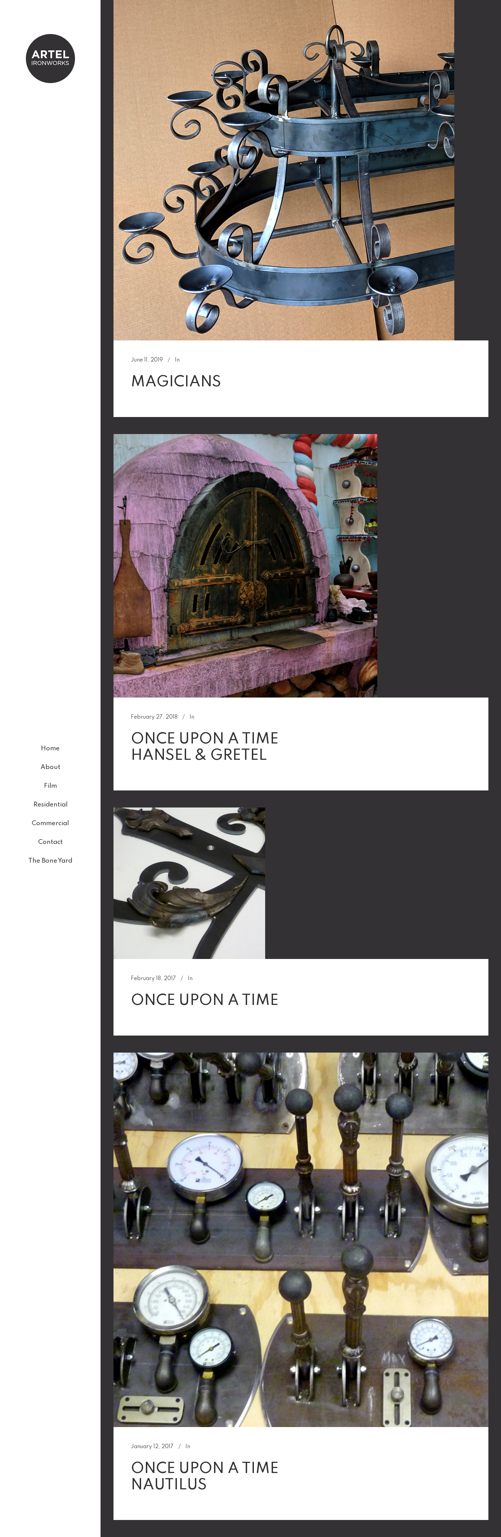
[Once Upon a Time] (189, 883)
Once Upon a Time (204, 1000)
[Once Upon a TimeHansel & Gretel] (245, 566)
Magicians (176, 382)
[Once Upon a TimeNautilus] (300, 1240)
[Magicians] (283, 170)
